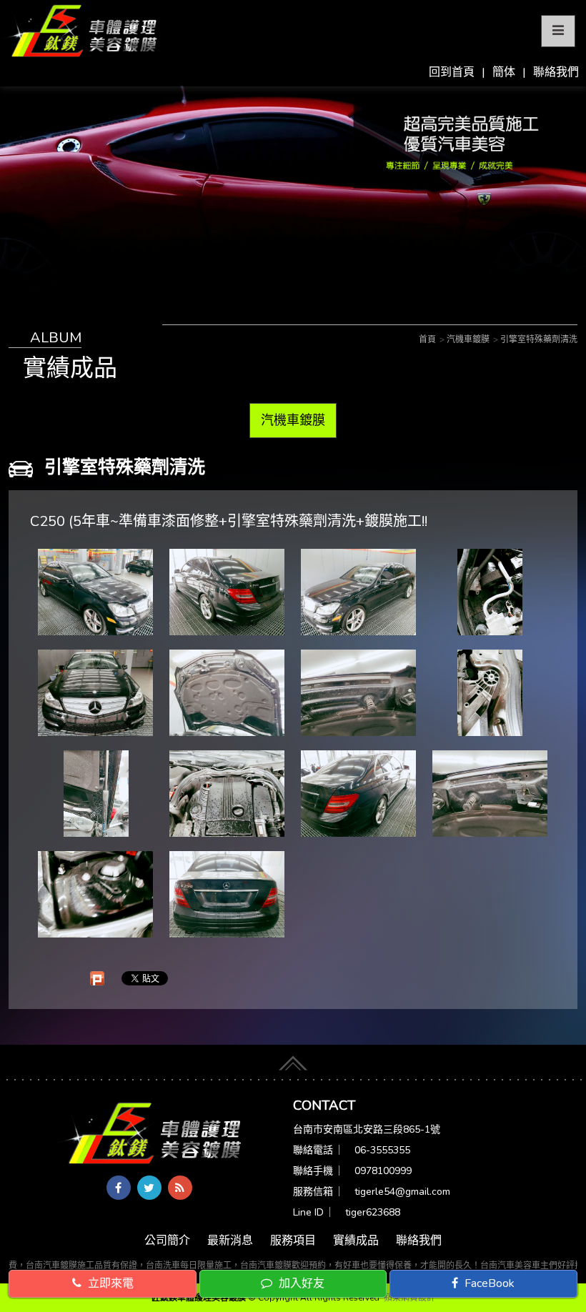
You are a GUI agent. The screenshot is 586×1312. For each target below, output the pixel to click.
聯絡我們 (556, 72)
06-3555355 (382, 1150)
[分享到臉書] (118, 1188)
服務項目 (293, 1240)
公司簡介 (167, 1240)
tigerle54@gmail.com (402, 1191)
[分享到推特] (149, 1188)
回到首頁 (452, 72)
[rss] (180, 1188)
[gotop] (293, 1058)
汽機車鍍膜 (293, 420)
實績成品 (356, 1240)
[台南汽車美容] (80, 31)
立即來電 (109, 1283)
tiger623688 (372, 1212)
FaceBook (488, 1283)
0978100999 (383, 1171)
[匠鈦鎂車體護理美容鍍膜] (151, 1135)
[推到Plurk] (97, 978)
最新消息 (230, 1240)
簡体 (503, 72)
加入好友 (300, 1283)
